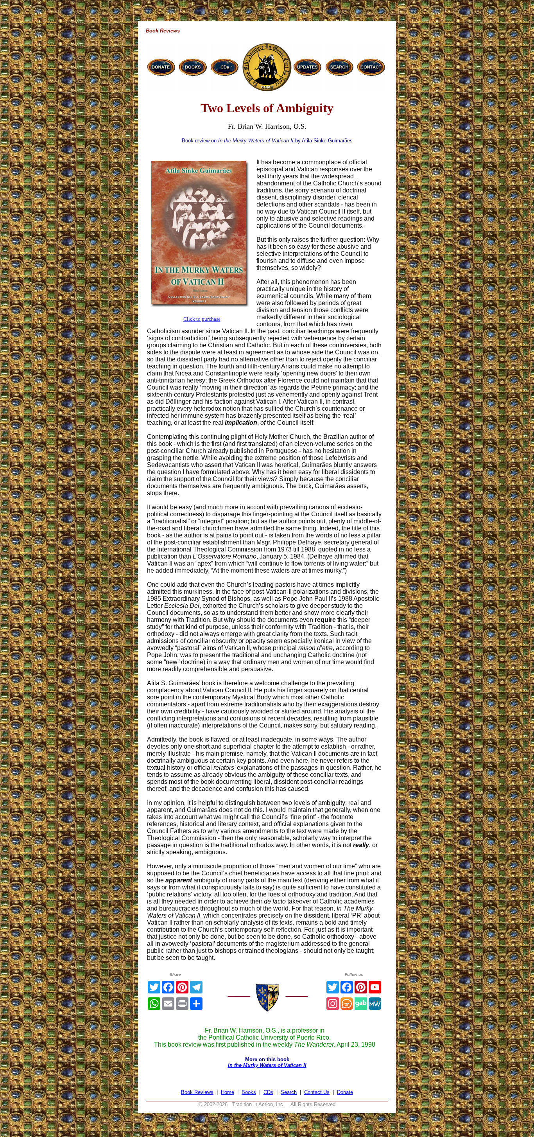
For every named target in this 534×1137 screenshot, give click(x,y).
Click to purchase (201, 319)
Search (289, 1092)
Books (249, 1092)
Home (227, 1092)
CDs (268, 1092)
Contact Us (317, 1092)
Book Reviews (197, 1092)
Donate (345, 1092)
